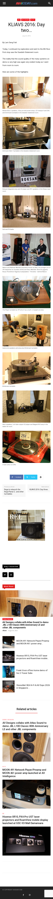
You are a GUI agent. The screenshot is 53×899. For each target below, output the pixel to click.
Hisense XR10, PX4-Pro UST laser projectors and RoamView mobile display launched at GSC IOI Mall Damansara (25, 820)
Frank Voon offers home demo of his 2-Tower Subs (32, 671)
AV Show (25, 20)
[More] (40, 477)
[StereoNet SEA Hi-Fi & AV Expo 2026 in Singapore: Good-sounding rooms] (8, 686)
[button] (4, 3)
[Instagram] (11, 574)
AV (19, 20)
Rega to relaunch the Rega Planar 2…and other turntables (14, 491)
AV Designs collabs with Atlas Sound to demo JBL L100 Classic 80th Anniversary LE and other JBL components (25, 625)
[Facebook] (4, 574)
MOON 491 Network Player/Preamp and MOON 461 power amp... (32, 642)
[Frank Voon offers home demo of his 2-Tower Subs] (8, 672)
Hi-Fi (32, 20)
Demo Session (7, 619)
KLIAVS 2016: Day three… (39, 489)
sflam (4, 630)
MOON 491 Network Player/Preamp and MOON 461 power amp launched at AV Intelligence (24, 773)
